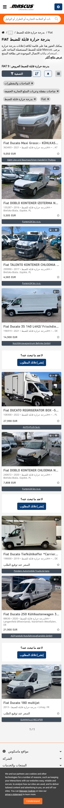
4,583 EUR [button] (9, 277)
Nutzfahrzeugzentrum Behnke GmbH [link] (32, 343)
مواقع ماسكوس (18, 751)
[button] (17, 73)
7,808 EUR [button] (9, 483)
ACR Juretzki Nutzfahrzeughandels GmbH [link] (31, 635)
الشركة (7, 758)
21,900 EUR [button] (10, 630)
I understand (33, 801)
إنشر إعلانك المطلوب (32, 362)
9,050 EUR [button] (9, 154)
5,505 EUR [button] (9, 215)
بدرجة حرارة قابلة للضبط (30, 32)
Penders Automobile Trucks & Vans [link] (31, 570)
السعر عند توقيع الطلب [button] (16, 565)
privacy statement (13, 794)
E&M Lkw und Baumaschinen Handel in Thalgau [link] (31, 159)
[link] (31, 122)
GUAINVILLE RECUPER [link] (31, 719)
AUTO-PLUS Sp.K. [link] (31, 427)
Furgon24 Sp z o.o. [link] (31, 221)
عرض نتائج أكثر (53, 57)
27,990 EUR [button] (10, 421)
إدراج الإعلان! (58, 6)
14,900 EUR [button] (10, 337)
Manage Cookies (27, 791)
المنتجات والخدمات (15, 765)
